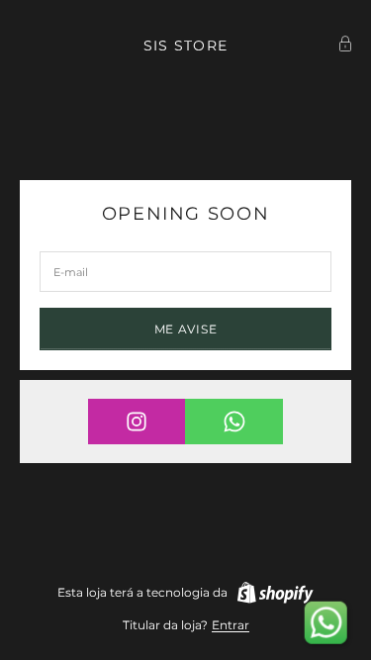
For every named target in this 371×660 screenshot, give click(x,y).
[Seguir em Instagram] (137, 421)
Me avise (186, 329)
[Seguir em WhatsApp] (234, 421)
